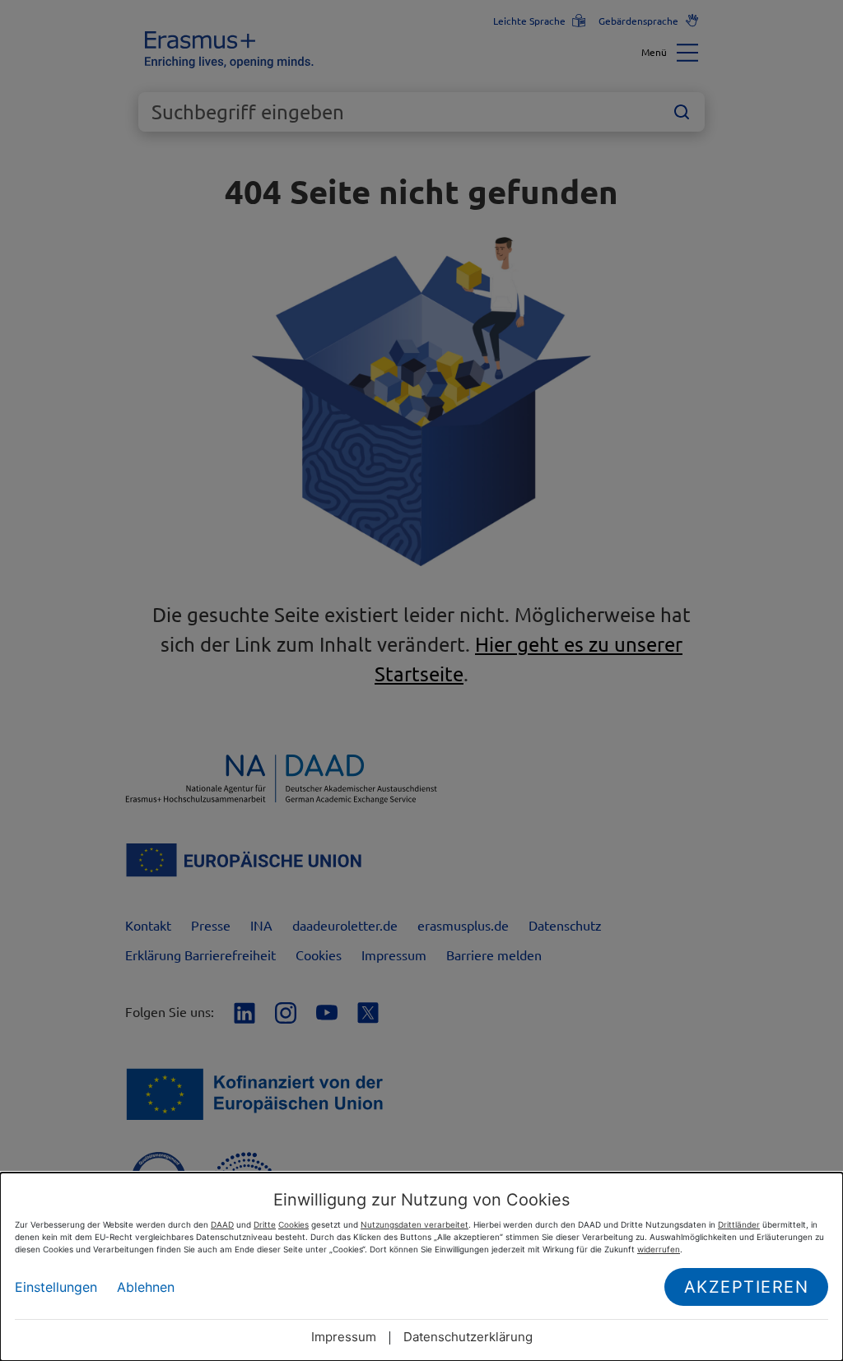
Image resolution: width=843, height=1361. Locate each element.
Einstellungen (56, 1287)
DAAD (222, 1224)
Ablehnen (146, 1287)
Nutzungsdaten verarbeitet (414, 1224)
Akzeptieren (746, 1287)
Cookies (293, 1224)
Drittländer (739, 1224)
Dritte (265, 1224)
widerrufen (658, 1249)
